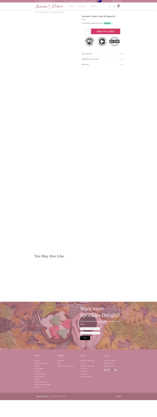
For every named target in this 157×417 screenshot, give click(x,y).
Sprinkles (37, 387)
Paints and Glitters (41, 382)
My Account (85, 371)
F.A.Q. (82, 363)
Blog (59, 363)
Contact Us (84, 368)
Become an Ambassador (65, 366)
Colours (37, 371)
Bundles (37, 366)
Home (35, 12)
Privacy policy (109, 363)
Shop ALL (37, 360)
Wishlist (84, 374)
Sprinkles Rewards (87, 360)
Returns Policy (109, 366)
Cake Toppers (39, 368)
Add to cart (106, 31)
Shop (38, 12)
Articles (82, 6)
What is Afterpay (87, 376)
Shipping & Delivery (88, 366)
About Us (60, 360)
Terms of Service (110, 360)
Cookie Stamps (39, 376)
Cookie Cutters (39, 374)
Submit (85, 338)
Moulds (37, 379)
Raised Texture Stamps (42, 384)
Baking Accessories (41, 363)
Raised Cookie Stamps (44, 12)
